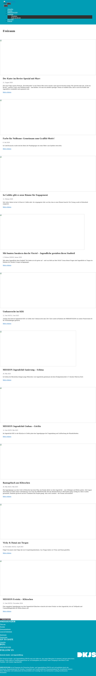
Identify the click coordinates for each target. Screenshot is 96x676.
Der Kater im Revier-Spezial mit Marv (21, 78)
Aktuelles (10, 9)
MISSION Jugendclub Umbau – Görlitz (22, 426)
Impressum (3, 635)
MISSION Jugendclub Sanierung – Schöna (23, 370)
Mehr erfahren (7, 92)
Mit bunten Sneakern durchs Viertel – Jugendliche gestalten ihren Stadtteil (39, 253)
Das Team (11, 19)
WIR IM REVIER (5, 647)
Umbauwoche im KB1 (13, 311)
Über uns (2, 624)
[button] (5, 3)
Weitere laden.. (6, 619)
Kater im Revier (16, 18)
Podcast (10, 21)
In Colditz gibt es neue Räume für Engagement (25, 195)
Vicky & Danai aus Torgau (15, 542)
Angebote (10, 14)
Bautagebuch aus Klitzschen (16, 483)
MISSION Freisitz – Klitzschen (18, 599)
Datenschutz (3, 637)
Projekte (10, 11)
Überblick (14, 16)
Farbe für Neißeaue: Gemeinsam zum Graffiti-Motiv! (28, 138)
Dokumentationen (5, 629)
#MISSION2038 (12, 12)
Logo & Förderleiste (6, 631)
